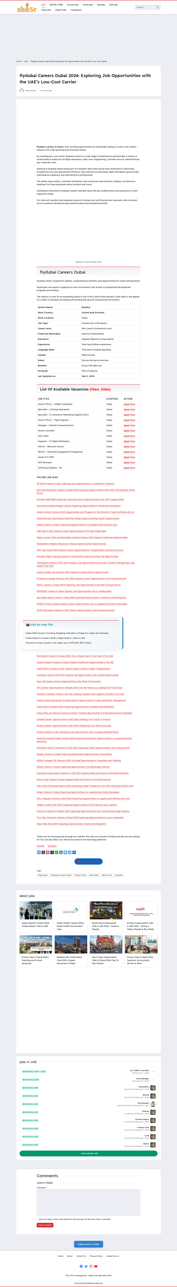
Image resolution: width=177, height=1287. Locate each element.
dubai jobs (42, 875)
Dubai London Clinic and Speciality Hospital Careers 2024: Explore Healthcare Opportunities (82, 537)
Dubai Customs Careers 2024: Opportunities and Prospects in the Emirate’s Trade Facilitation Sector (85, 512)
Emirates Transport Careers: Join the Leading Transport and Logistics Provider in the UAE (80, 694)
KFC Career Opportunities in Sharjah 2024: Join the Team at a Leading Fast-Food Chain (79, 687)
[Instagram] (91, 1266)
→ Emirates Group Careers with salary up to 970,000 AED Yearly (57, 642)
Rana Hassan (30, 90)
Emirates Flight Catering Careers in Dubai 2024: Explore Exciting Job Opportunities (77, 556)
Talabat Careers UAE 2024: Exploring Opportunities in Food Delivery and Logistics (77, 805)
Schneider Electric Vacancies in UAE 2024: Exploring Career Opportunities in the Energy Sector (83, 747)
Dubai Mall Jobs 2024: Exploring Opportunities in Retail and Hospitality (71, 824)
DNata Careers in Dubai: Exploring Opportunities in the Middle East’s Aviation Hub (77, 524)
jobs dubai (94, 875)
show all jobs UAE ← (88, 1153)
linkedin (40, 846)
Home (19, 61)
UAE (26, 61)
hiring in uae (80, 875)
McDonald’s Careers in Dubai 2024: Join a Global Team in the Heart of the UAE (75, 656)
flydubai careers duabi (61, 875)
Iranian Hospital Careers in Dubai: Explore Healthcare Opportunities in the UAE (75, 662)
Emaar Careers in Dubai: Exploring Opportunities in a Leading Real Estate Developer (78, 792)
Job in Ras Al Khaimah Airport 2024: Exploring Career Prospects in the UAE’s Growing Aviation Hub (85, 786)
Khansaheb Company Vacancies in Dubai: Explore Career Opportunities (71, 543)
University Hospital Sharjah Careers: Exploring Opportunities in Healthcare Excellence (79, 505)
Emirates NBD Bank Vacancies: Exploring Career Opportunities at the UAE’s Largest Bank (80, 499)
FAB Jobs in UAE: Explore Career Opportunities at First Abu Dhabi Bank (71, 531)
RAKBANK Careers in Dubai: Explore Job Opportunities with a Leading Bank (74, 591)
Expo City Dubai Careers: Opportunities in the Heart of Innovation (69, 681)
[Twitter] (86, 1266)
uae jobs (119, 875)
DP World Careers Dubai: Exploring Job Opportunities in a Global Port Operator (76, 483)
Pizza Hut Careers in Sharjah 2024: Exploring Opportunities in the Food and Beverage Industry (83, 811)
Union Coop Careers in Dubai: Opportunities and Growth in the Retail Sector (74, 779)
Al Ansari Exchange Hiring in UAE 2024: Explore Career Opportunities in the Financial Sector (82, 578)
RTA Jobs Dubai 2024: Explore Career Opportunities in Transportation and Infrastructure (80, 550)
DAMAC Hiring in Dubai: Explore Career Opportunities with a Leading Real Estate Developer (82, 604)
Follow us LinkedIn (90, 861)
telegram (52, 846)
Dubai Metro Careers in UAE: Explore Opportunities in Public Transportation (73, 668)
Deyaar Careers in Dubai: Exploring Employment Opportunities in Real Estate (74, 754)
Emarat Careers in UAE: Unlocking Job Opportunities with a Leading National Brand (77, 732)
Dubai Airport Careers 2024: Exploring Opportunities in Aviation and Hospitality (75, 706)
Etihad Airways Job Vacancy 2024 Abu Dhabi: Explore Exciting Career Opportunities (78, 518)
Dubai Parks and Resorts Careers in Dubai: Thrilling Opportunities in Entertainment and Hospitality (84, 713)
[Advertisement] (88, 35)
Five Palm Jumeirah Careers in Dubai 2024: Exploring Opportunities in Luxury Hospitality (80, 817)
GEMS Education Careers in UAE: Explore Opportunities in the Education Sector (76, 610)
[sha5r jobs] (26, 7)
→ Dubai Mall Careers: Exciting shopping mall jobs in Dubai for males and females (65, 633)
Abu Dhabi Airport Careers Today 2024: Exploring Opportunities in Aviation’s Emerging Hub (81, 597)
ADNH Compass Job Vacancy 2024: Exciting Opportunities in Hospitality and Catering (79, 760)
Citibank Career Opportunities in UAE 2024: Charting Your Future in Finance (74, 719)
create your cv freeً (88, 1244)
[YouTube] (96, 1266)
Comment (42, 1188)
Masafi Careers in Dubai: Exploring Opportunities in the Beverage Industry (73, 767)
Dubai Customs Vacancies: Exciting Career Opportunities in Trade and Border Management (81, 700)
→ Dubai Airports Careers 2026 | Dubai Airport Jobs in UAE (54, 638)
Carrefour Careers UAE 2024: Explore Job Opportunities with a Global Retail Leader (78, 675)
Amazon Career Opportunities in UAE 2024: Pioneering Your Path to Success (74, 725)
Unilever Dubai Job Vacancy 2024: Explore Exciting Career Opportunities (72, 572)
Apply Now (129, 404)
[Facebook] (81, 1266)
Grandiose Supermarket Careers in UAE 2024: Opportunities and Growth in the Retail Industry (83, 773)
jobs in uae (107, 875)
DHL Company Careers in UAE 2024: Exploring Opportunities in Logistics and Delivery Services (83, 798)
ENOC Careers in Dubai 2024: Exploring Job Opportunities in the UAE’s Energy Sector (79, 585)
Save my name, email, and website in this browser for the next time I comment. (75, 1219)
